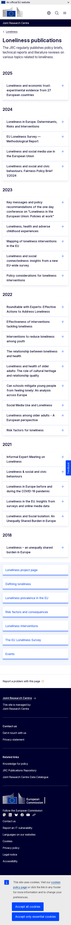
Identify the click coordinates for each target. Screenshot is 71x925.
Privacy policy (11, 848)
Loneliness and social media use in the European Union (31, 154)
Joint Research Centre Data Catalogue (25, 777)
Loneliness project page (21, 570)
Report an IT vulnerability (17, 828)
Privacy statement (13, 739)
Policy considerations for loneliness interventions (31, 278)
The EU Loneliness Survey (23, 640)
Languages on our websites (19, 834)
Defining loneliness (18, 584)
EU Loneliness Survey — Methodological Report (24, 139)
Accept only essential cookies (35, 916)
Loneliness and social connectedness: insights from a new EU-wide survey (32, 260)
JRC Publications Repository (19, 770)
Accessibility (10, 861)
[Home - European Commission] (13, 12)
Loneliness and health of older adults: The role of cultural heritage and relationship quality (31, 370)
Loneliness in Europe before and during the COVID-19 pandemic (29, 489)
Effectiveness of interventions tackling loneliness (28, 324)
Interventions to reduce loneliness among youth (30, 339)
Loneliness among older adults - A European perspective (31, 418)
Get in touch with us (14, 733)
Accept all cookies (27, 906)
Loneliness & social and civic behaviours (26, 474)
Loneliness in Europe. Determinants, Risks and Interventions (32, 124)
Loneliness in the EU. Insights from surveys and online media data (31, 504)
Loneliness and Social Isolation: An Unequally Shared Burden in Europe (31, 518)
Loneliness (12, 31)
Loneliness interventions (21, 626)
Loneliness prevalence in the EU (26, 598)
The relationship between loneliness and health (32, 354)
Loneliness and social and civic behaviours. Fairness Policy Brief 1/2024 (30, 170)
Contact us (9, 821)
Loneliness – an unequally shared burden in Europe (30, 550)
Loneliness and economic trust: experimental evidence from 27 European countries (29, 90)
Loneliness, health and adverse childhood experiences (28, 229)
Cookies (7, 841)
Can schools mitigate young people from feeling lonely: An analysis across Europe (31, 390)
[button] (23, 681)
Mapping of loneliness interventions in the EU (32, 243)
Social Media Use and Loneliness (29, 405)
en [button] (49, 13)
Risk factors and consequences (26, 612)
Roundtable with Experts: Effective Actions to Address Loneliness (31, 309)
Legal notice (10, 854)
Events (10, 654)
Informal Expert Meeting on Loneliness (26, 459)
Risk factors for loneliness (25, 430)
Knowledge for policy (15, 763)
